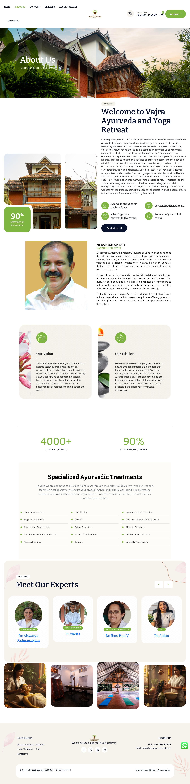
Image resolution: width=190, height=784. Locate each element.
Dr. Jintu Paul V (117, 636)
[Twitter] (90, 750)
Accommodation (68, 7)
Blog (38, 748)
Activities (40, 744)
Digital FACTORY (44, 770)
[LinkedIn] (97, 750)
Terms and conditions (145, 770)
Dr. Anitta (161, 636)
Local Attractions (25, 748)
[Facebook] (84, 750)
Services (50, 7)
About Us (20, 7)
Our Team (35, 7)
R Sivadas (73, 634)
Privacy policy (164, 770)
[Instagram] (104, 750)
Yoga (112, 708)
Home (7, 7)
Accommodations (25, 744)
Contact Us (13, 21)
